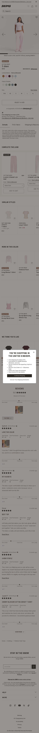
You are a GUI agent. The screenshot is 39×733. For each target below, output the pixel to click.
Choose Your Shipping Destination (19, 379)
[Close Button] (34, 352)
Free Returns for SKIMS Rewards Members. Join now (18, 362)
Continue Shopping (19, 375)
